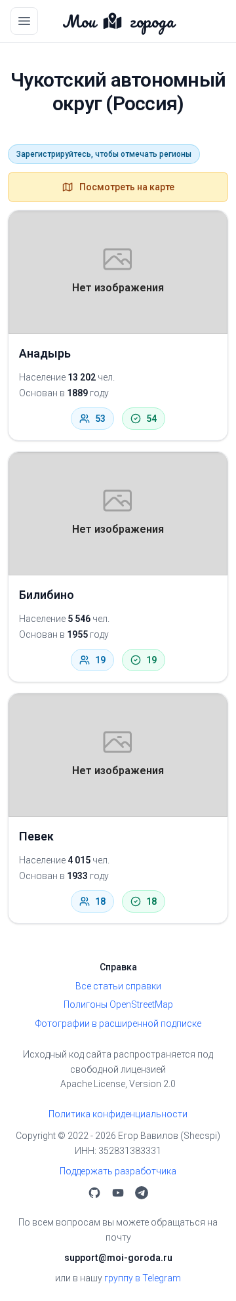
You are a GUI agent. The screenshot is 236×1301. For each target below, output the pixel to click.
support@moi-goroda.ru (118, 1257)
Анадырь (45, 353)
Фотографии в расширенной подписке (118, 1023)
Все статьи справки (118, 986)
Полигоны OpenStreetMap (118, 1004)
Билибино (46, 595)
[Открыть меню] (24, 21)
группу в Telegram (142, 1278)
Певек (36, 836)
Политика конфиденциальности (118, 1114)
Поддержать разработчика (118, 1171)
